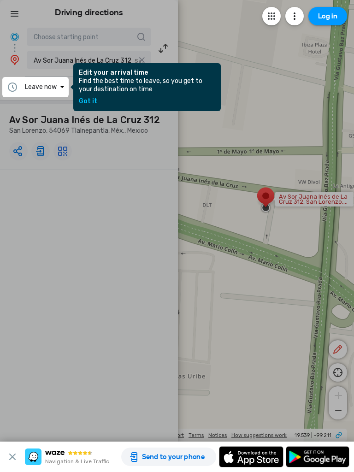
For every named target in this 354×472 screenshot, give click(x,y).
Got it (88, 101)
